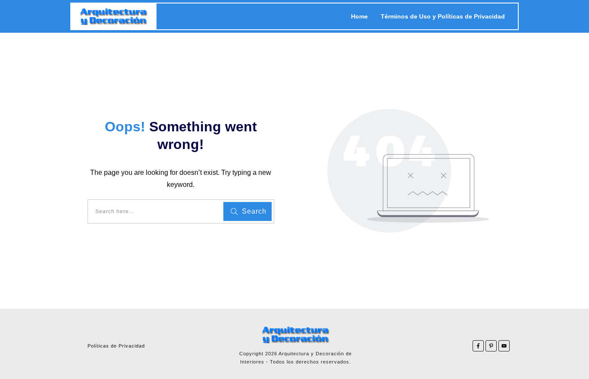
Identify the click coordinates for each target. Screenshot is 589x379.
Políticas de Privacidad (116, 345)
